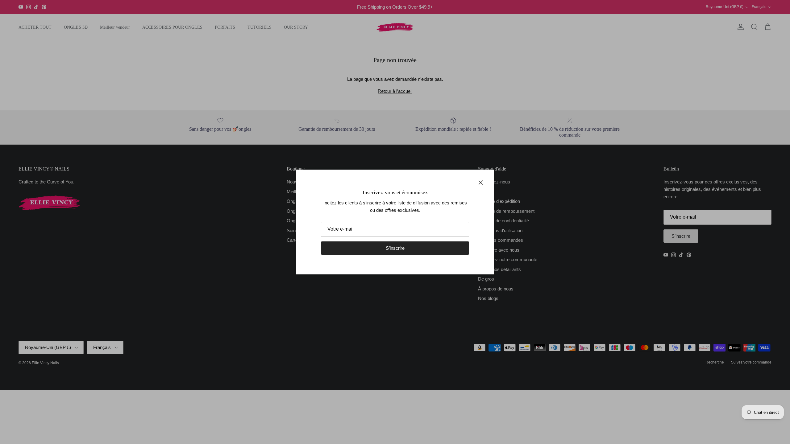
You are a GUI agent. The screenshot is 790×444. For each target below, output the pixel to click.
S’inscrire (395, 248)
